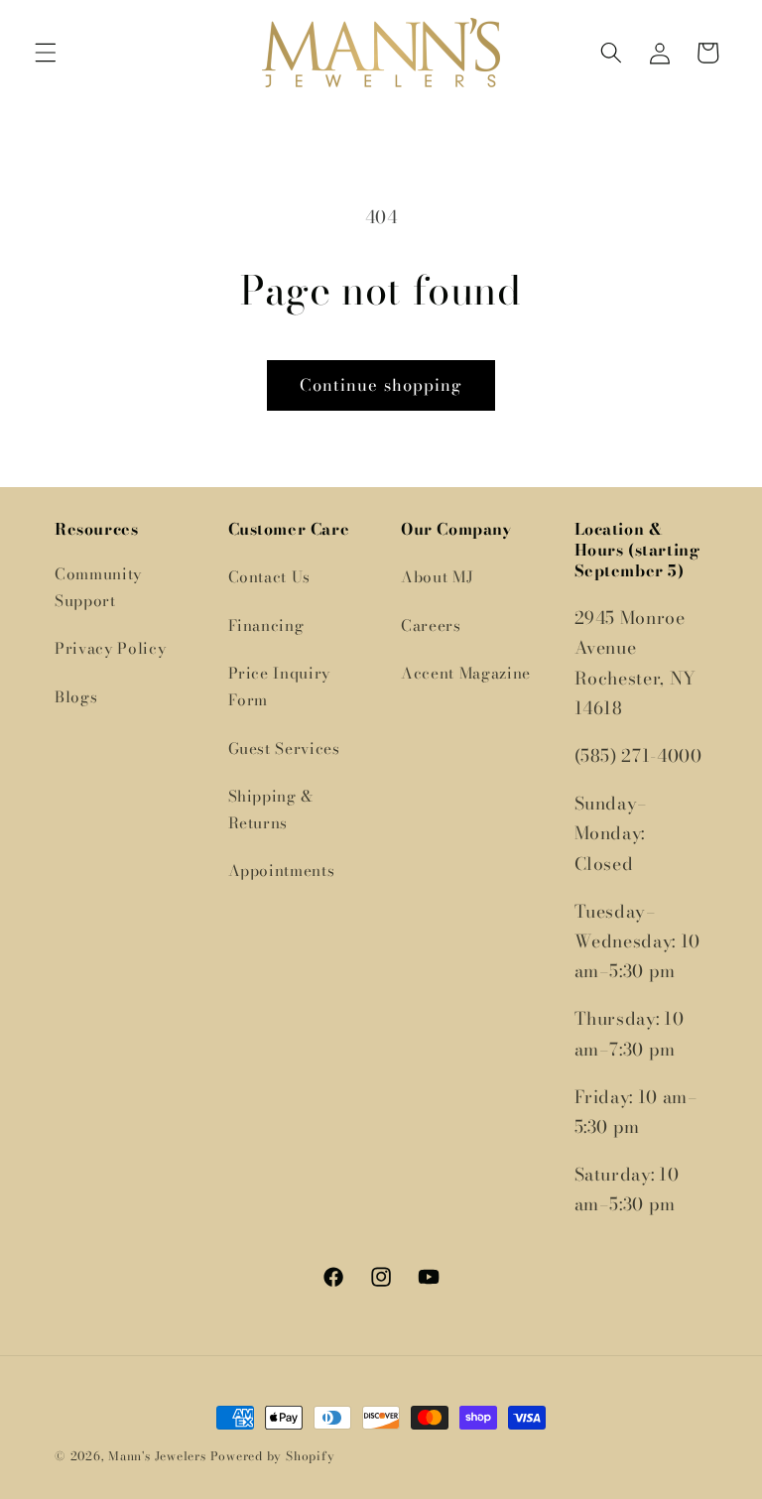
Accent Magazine (466, 673)
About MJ (437, 576)
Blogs (76, 697)
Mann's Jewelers (157, 1455)
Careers (431, 625)
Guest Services (284, 748)
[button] (45, 52)
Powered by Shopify (272, 1455)
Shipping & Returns (271, 809)
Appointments (281, 870)
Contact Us (270, 576)
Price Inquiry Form (279, 686)
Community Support (98, 587)
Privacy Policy (110, 648)
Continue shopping (381, 385)
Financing (266, 625)
